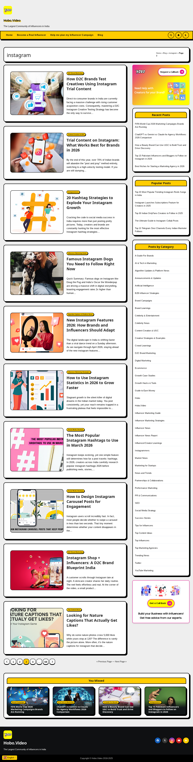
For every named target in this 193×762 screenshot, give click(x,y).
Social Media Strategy (75, 429)
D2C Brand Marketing (75, 73)
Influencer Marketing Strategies (79, 372)
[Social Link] (158, 740)
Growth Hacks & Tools (145, 383)
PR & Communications (146, 495)
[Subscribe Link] (178, 35)
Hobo (137, 398)
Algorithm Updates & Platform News (80, 314)
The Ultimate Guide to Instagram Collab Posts (156, 220)
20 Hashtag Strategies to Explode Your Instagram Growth (90, 202)
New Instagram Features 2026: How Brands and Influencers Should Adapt (91, 324)
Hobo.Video (12, 20)
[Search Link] (171, 35)
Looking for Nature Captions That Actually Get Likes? (92, 620)
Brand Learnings (142, 308)
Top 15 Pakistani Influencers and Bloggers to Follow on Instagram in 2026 (163, 709)
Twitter (138, 563)
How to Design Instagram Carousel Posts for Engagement (91, 501)
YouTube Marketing (144, 570)
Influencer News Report (146, 435)
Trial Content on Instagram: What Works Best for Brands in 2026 (93, 145)
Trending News (142, 555)
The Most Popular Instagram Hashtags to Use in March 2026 (92, 440)
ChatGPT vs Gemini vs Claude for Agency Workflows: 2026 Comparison (72, 709)
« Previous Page (104, 661)
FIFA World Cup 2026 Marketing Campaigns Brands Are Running (27, 709)
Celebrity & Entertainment (147, 315)
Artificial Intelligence (144, 285)
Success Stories (143, 518)
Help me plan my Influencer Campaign (72, 35)
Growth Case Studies (145, 375)
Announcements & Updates (148, 278)
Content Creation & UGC (76, 134)
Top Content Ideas (74, 609)
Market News (141, 458)
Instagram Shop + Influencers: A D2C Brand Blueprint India (90, 562)
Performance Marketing (146, 488)
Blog (100, 35)
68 (45, 661)
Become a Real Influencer (31, 35)
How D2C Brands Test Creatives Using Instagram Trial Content (92, 83)
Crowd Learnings (143, 345)
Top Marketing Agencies (146, 548)
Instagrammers (73, 192)
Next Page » (120, 661)
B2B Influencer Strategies (147, 293)
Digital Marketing (143, 360)
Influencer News (142, 428)
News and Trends (143, 473)
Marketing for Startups (145, 465)
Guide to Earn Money (145, 390)
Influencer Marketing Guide (77, 253)
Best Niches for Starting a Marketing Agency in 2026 (159, 166)
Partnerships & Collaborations (149, 480)
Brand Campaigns (143, 300)
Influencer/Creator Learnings (148, 443)
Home (9, 35)
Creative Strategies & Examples (150, 338)
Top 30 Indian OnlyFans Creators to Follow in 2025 (159, 213)
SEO (137, 503)
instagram (173, 53)
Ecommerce (141, 368)
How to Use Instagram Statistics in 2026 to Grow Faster (90, 382)
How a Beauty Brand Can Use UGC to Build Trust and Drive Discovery (118, 709)
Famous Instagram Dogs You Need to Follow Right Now (90, 263)
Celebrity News (142, 323)
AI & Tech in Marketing (145, 263)
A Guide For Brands (144, 255)
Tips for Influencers (144, 525)
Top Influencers (142, 540)
